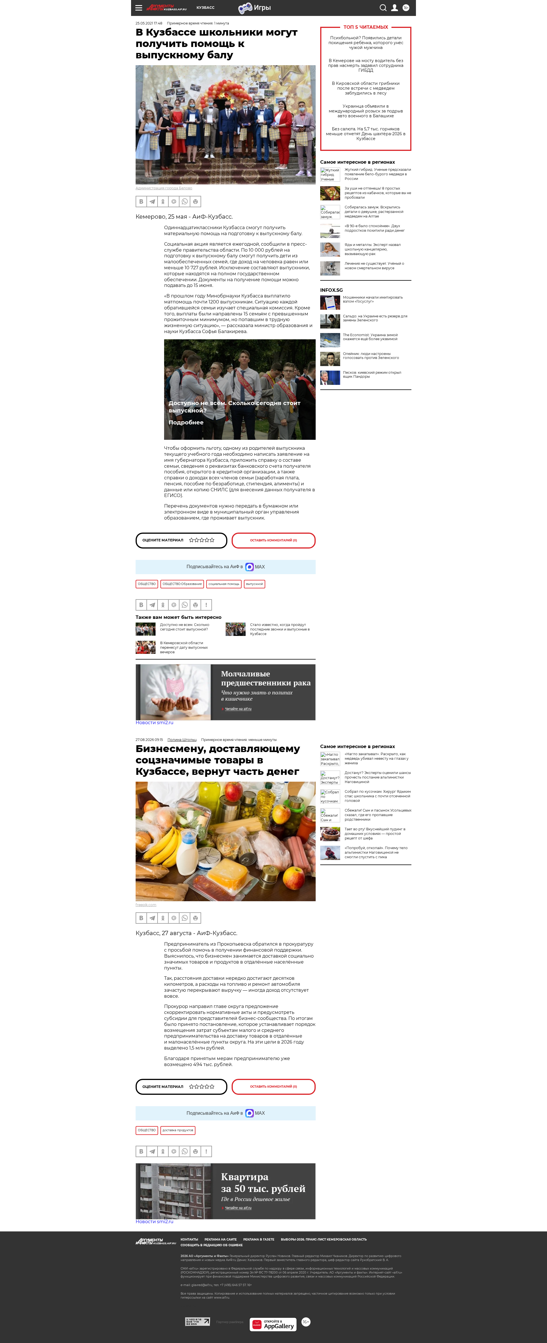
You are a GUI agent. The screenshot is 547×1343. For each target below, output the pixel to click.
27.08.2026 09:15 (149, 740)
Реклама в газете (258, 1239)
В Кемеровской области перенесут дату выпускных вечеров (184, 647)
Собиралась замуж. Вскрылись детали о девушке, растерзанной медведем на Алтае (374, 211)
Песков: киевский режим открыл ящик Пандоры (372, 375)
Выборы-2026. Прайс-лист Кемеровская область (324, 1239)
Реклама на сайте (221, 1239)
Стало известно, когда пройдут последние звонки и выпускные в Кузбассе (280, 629)
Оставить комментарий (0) (273, 540)
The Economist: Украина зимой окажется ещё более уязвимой (370, 337)
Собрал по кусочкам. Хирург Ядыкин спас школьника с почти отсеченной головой (378, 796)
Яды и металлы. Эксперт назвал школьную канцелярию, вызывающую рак (373, 249)
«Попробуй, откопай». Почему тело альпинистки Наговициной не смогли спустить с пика (376, 852)
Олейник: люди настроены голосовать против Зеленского (371, 356)
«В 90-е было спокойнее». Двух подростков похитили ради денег (375, 228)
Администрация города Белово (164, 188)
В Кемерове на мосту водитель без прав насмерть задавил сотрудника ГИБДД (365, 65)
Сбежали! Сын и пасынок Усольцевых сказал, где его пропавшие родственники (378, 815)
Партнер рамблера (229, 1322)
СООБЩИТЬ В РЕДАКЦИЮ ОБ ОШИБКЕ (212, 1245)
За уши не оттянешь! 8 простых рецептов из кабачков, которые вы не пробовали (378, 193)
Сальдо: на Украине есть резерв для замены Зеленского (375, 318)
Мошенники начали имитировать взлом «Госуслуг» (373, 299)
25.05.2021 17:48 (149, 23)
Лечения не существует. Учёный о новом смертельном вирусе (374, 265)
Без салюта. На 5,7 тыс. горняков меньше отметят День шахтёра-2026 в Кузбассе (366, 134)
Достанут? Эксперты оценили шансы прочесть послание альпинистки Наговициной (378, 777)
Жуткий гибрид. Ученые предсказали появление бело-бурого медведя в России (378, 174)
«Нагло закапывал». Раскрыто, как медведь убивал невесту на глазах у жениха (377, 758)
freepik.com (146, 905)
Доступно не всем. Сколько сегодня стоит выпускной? (235, 407)
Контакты (189, 1239)
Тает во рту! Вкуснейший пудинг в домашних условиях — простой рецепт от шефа (375, 833)
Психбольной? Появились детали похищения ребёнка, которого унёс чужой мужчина (365, 43)
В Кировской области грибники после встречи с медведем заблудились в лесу (366, 88)
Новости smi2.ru (155, 722)
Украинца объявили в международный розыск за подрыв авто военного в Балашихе (366, 111)
